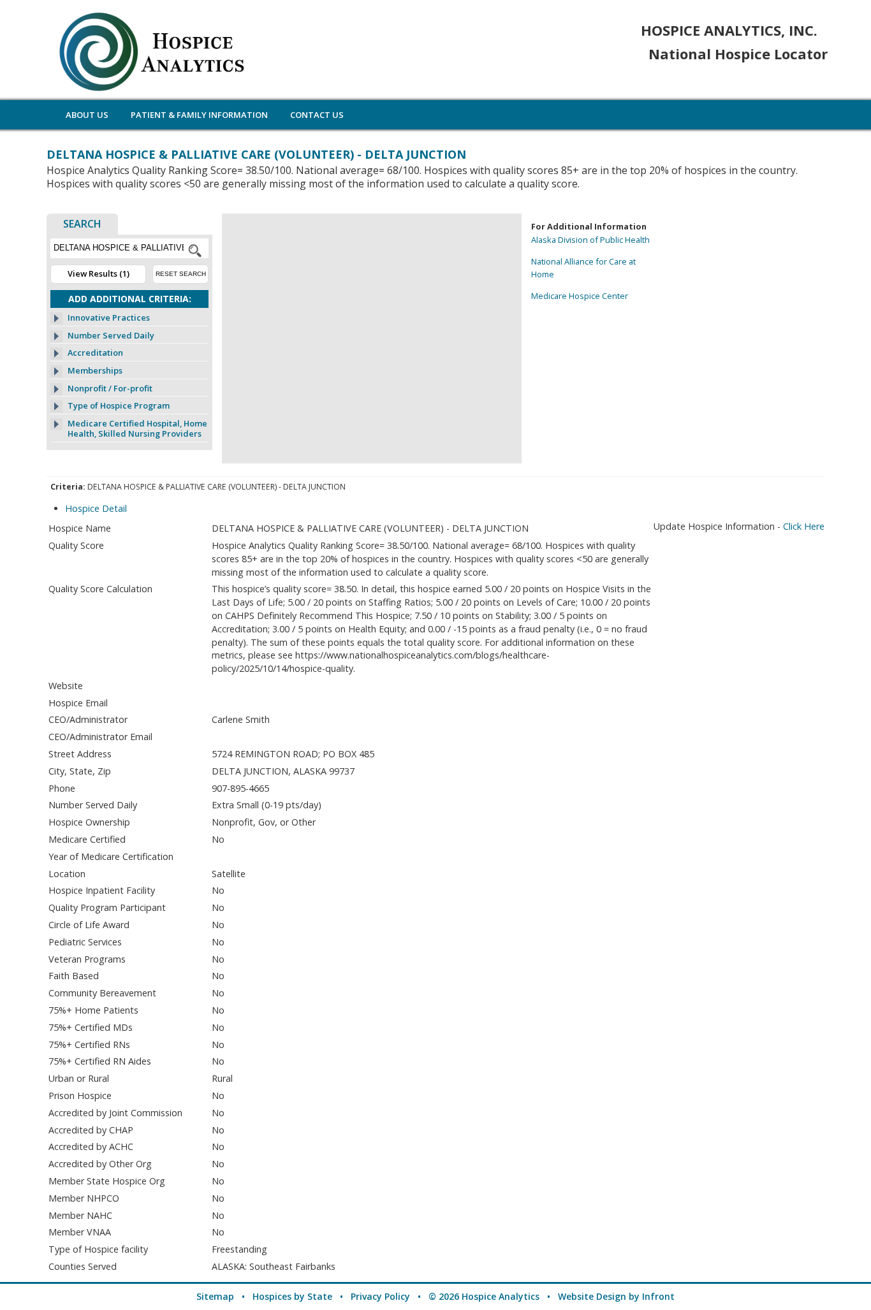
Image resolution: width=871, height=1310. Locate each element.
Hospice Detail (96, 508)
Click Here (803, 526)
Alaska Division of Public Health (590, 239)
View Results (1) (98, 273)
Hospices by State (292, 1296)
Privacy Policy (380, 1296)
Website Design (592, 1296)
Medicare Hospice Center (579, 296)
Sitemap (215, 1296)
